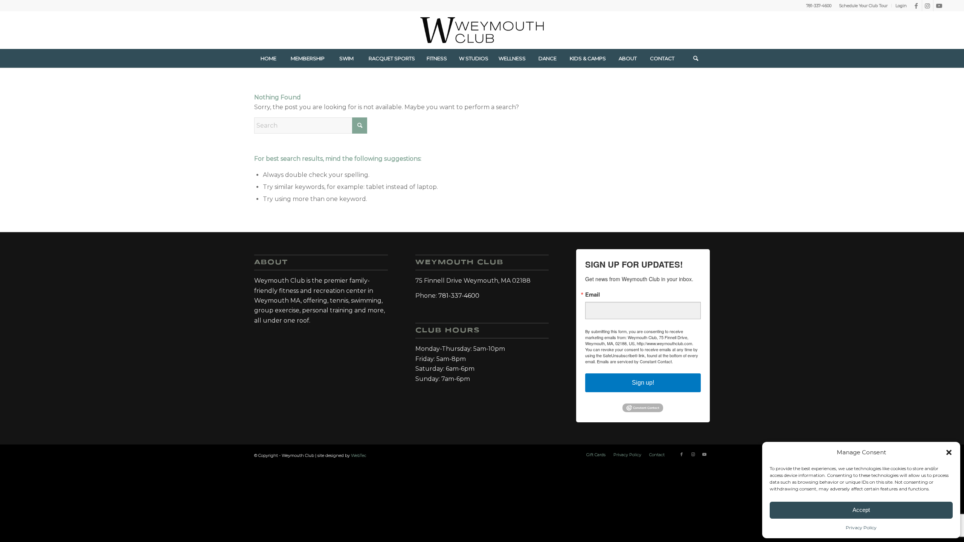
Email (592, 294)
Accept (861, 510)
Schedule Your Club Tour (863, 5)
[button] (949, 452)
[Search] (696, 58)
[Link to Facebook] (916, 5)
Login (901, 5)
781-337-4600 (818, 5)
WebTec (358, 455)
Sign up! (643, 382)
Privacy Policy (861, 527)
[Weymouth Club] (482, 30)
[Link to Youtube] (939, 5)
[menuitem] (863, 6)
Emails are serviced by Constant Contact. (635, 361)
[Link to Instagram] (927, 5)
